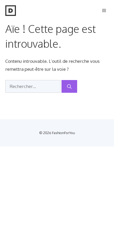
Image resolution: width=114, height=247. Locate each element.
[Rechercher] (69, 86)
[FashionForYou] (10, 11)
